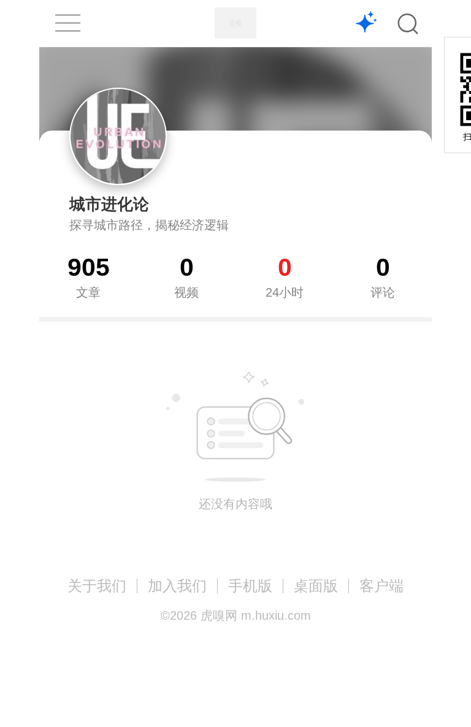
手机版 (250, 585)
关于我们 (96, 585)
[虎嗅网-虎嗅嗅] (366, 23)
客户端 (381, 585)
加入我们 (177, 585)
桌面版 (316, 585)
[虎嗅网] (235, 23)
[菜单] (67, 23)
